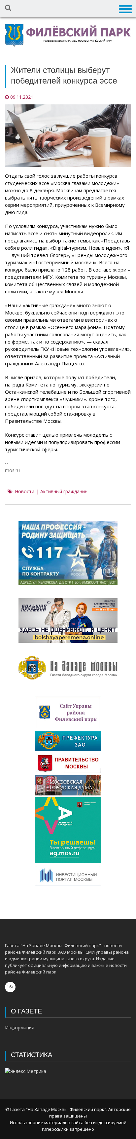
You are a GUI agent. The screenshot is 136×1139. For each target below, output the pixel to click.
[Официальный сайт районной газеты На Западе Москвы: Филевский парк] (68, 35)
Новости (24, 491)
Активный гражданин (63, 491)
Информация (19, 1027)
